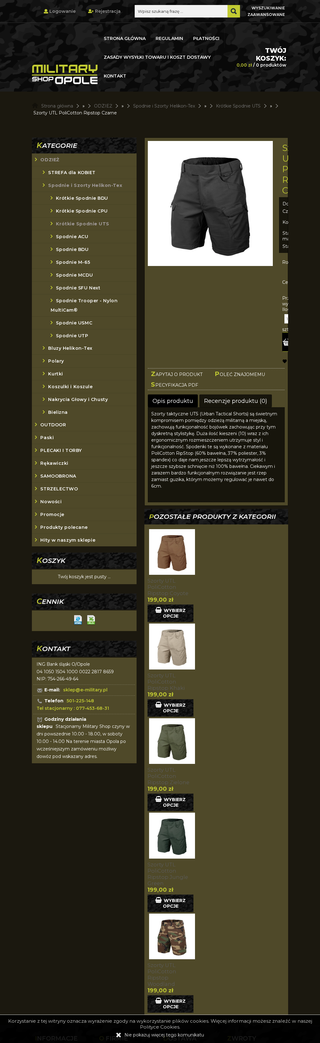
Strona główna (125, 38)
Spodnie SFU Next (78, 288)
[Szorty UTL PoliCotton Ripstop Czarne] (210, 204)
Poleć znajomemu (240, 374)
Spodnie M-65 (73, 262)
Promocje (52, 514)
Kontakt (115, 76)
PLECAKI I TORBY (61, 450)
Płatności (206, 38)
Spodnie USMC (74, 323)
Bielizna (58, 412)
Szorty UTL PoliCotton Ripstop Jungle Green (168, 873)
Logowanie (62, 11)
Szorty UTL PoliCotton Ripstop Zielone (168, 776)
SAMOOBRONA (58, 476)
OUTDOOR (53, 425)
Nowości (51, 501)
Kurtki (55, 374)
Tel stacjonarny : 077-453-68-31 (73, 708)
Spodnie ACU (72, 236)
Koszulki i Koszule (70, 386)
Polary (56, 361)
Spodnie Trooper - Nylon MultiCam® (84, 305)
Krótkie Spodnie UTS (82, 224)
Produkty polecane (64, 527)
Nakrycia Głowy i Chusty (78, 399)
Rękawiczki (54, 463)
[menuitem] (125, 38)
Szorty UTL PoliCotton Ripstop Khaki (166, 681)
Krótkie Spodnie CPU (82, 211)
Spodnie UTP (72, 335)
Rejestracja (107, 11)
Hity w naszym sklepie (67, 540)
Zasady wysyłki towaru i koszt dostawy (157, 57)
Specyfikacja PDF (174, 384)
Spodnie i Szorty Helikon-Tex (85, 185)
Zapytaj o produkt (176, 374)
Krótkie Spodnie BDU (82, 198)
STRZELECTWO (59, 489)
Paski (47, 437)
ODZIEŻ (49, 160)
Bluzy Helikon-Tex (70, 348)
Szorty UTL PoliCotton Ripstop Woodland (162, 974)
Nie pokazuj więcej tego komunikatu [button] (164, 1035)
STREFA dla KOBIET (72, 172)
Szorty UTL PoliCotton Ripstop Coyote (168, 587)
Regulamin (169, 38)
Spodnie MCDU (74, 275)
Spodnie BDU (72, 249)
